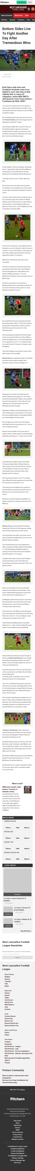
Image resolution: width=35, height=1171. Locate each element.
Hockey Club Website (17, 1153)
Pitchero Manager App (17, 1160)
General (12, 20)
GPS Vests (17, 1162)
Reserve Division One (11, 1023)
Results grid (9, 1002)
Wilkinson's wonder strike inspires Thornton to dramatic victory (11, 789)
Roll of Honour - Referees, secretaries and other (18, 1055)
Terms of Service (17, 1132)
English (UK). (18, 1089)
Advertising (17, 1125)
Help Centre (17, 1120)
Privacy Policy (17, 1134)
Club (28, 20)
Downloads (8, 1044)
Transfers (21, 20)
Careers (17, 1127)
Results (7, 995)
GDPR (17, 1130)
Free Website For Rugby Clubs (17, 1155)
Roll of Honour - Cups (12, 1049)
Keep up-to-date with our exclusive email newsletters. (16, 951)
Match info (19, 15)
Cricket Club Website (17, 1151)
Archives (7, 1009)
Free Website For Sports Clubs (17, 1146)
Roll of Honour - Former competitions (17, 1051)
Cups (6, 1007)
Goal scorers (9, 1000)
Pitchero (5, 2)
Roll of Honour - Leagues (13, 1046)
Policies (7, 1062)
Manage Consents (17, 1139)
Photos (7, 1032)
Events (7, 986)
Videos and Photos (11, 1030)
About (17, 1123)
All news (4, 20)
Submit (17, 957)
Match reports (9, 1004)
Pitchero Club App (17, 1158)
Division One (9, 1018)
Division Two (9, 1021)
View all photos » (26, 931)
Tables (7, 997)
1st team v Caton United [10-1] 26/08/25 (15, 900)
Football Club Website (17, 1149)
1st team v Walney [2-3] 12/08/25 (22, 920)
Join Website (22, 2)
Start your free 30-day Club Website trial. (15, 1080)
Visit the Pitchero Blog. (9, 1082)
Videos (7, 1035)
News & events (6, 15)
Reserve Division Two (12, 1025)
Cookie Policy (17, 1137)
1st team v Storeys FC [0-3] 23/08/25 (22, 909)
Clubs (27, 15)
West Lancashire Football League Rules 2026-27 (17, 1059)
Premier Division (10, 1016)
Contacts (8, 1042)
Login (30, 2)
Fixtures (7, 993)
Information (8, 1039)
